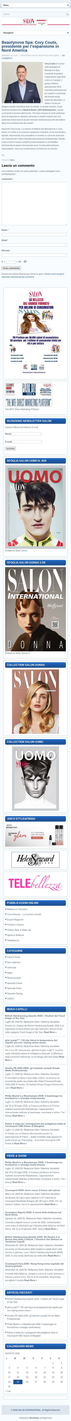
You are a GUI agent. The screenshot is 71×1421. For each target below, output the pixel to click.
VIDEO (10, 998)
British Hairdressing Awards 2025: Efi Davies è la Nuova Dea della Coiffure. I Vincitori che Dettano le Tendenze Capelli (33, 1239)
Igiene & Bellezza (15, 935)
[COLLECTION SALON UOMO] (35, 778)
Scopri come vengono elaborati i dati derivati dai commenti (33, 275)
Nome (5, 229)
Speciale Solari (14, 988)
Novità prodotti (14, 977)
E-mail (8, 441)
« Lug (7, 1390)
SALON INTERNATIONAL (29, 1409)
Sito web (6, 250)
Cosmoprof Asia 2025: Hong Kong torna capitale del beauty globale (34, 1264)
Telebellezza (13, 940)
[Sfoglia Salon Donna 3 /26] (35, 609)
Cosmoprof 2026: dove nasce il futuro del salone (32, 1190)
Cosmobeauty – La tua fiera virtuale (24, 914)
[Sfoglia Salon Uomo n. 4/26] (35, 507)
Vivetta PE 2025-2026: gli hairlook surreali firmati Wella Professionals (32, 1069)
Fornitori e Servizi (15, 924)
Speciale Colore (14, 983)
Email (5, 240)
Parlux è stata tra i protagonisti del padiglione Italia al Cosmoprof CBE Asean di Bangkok (35, 1124)
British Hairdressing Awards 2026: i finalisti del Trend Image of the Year (35, 1016)
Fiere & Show (13, 957)
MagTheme (47, 1417)
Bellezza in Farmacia (17, 909)
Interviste (11, 967)
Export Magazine (15, 919)
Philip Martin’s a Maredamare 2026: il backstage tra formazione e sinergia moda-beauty (33, 1097)
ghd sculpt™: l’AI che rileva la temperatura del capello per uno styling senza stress (31, 1041)
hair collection (13, 962)
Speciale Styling (15, 993)
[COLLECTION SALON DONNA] (35, 701)
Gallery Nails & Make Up (19, 929)
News (12, 159)
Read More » (50, 1032)
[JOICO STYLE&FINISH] (35, 835)
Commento (7, 178)
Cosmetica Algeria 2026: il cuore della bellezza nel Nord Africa (33, 1213)
